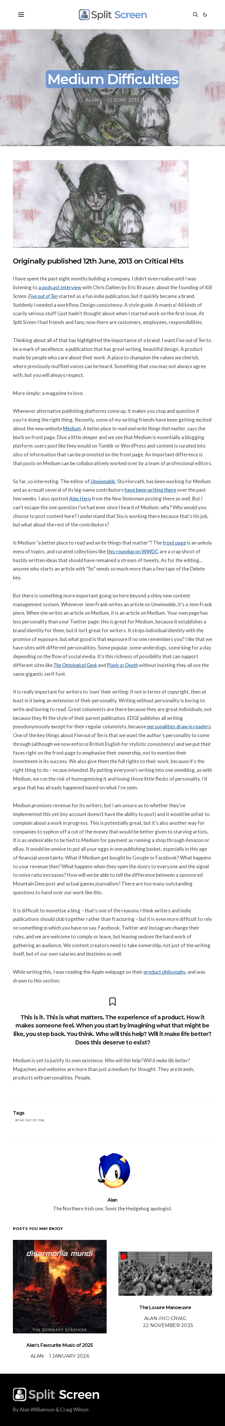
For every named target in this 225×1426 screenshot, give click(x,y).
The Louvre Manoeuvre (165, 1307)
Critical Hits (163, 261)
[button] (205, 14)
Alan (92, 100)
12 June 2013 (123, 100)
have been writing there (150, 490)
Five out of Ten (30, 1120)
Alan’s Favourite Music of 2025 (59, 1345)
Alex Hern (80, 498)
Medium (72, 428)
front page (174, 543)
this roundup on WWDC (132, 551)
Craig (178, 1318)
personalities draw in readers (179, 726)
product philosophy (164, 972)
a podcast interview (59, 287)
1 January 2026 (69, 1356)
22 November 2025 (168, 1325)
